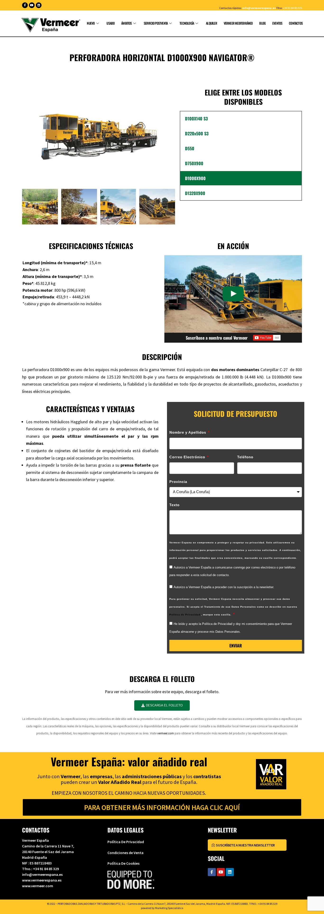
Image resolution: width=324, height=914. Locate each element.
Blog (262, 23)
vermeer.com (165, 733)
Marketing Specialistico (169, 908)
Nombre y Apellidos (188, 432)
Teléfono (245, 457)
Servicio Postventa (156, 23)
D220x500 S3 (196, 133)
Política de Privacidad (185, 614)
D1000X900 (195, 178)
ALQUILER (211, 23)
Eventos (277, 23)
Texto (174, 505)
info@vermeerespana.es (259, 8)
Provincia (178, 482)
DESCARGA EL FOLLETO (164, 705)
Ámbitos (126, 23)
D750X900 (194, 163)
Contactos (296, 23)
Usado (110, 23)
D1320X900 (195, 193)
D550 (189, 148)
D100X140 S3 (196, 118)
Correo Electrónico (187, 457)
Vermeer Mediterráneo (238, 23)
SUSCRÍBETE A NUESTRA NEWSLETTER (245, 845)
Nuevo (91, 23)
